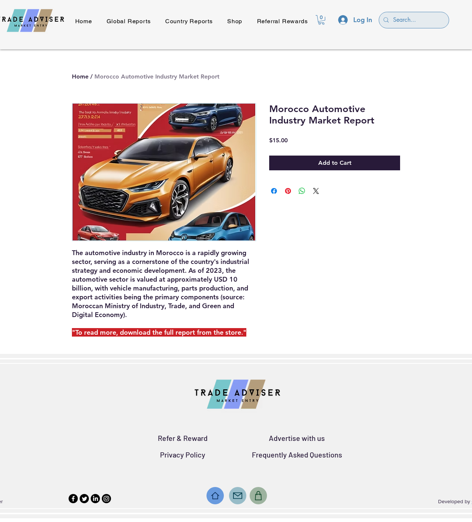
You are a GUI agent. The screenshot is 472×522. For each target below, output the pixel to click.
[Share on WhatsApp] (302, 191)
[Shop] (258, 495)
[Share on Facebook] (274, 191)
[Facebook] (73, 498)
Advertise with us (297, 438)
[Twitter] (84, 498)
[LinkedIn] (95, 498)
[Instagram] (106, 498)
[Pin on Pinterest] (288, 191)
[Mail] (237, 495)
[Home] (215, 495)
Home (80, 76)
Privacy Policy (182, 454)
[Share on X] (316, 191)
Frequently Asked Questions (297, 454)
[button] (321, 20)
